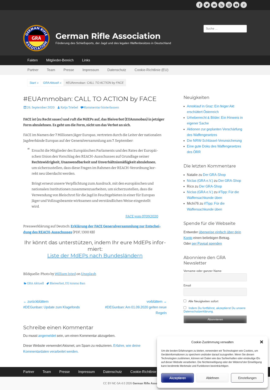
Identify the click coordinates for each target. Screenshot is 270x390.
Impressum (90, 70)
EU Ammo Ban (75, 283)
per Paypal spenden (207, 243)
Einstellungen (247, 378)
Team (51, 70)
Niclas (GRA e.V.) (200, 180)
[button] (261, 342)
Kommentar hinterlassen (101, 107)
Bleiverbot (57, 283)
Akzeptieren (177, 378)
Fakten (32, 60)
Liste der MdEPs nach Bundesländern (95, 255)
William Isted (65, 274)
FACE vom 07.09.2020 (142, 216)
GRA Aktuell (52, 82)
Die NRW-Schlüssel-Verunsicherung (214, 140)
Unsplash (88, 274)
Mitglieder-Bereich (60, 60)
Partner (32, 70)
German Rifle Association (108, 36)
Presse (68, 70)
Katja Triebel (69, 107)
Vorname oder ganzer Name (202, 271)
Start (34, 82)
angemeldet (47, 335)
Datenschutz (116, 70)
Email (187, 285)
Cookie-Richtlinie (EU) (151, 70)
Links (86, 60)
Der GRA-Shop (214, 175)
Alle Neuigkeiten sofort (203, 301)
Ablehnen (212, 378)
